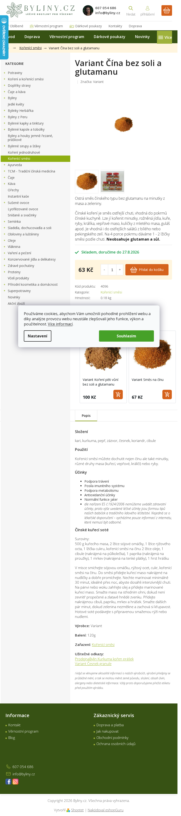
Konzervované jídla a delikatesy (32, 259)
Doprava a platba (110, 724)
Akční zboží (16, 303)
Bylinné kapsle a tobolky (26, 129)
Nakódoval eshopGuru (105, 810)
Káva (11, 183)
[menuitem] (10, 36)
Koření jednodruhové (24, 152)
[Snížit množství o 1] (104, 270)
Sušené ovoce (18, 202)
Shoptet (77, 810)
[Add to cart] (118, 394)
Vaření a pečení (19, 253)
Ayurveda (15, 165)
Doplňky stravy (19, 85)
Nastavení (37, 336)
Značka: (92, 81)
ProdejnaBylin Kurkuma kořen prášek (104, 658)
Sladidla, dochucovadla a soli (29, 228)
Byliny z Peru (17, 117)
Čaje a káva (16, 92)
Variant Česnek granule (93, 663)
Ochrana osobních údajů (116, 743)
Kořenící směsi (19, 158)
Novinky (14, 297)
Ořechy (13, 190)
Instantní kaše (18, 196)
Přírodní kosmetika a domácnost (33, 284)
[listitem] (103, 367)
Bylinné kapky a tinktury (26, 123)
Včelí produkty (18, 278)
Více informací (60, 324)
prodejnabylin (15, 782)
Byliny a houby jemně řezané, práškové (30, 137)
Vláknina (14, 246)
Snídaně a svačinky (22, 215)
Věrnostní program (48, 26)
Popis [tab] (86, 415)
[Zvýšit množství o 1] (119, 270)
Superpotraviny (19, 291)
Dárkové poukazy (88, 26)
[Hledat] (130, 10)
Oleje (12, 240)
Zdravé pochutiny (21, 265)
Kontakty (115, 26)
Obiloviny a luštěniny (23, 234)
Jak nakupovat (107, 731)
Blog (11, 737)
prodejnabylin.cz (8, 782)
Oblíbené (16, 26)
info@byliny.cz (23, 774)
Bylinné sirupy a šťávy (24, 146)
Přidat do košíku (151, 269)
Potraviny (15, 72)
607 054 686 (22, 766)
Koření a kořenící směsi (26, 79)
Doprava (135, 26)
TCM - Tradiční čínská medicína (31, 171)
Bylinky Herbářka (20, 110)
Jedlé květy (16, 104)
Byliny (12, 98)
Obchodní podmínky (112, 737)
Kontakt (14, 724)
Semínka (14, 221)
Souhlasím (126, 336)
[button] (75, 367)
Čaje (11, 177)
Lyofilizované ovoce (23, 209)
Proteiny (14, 272)
